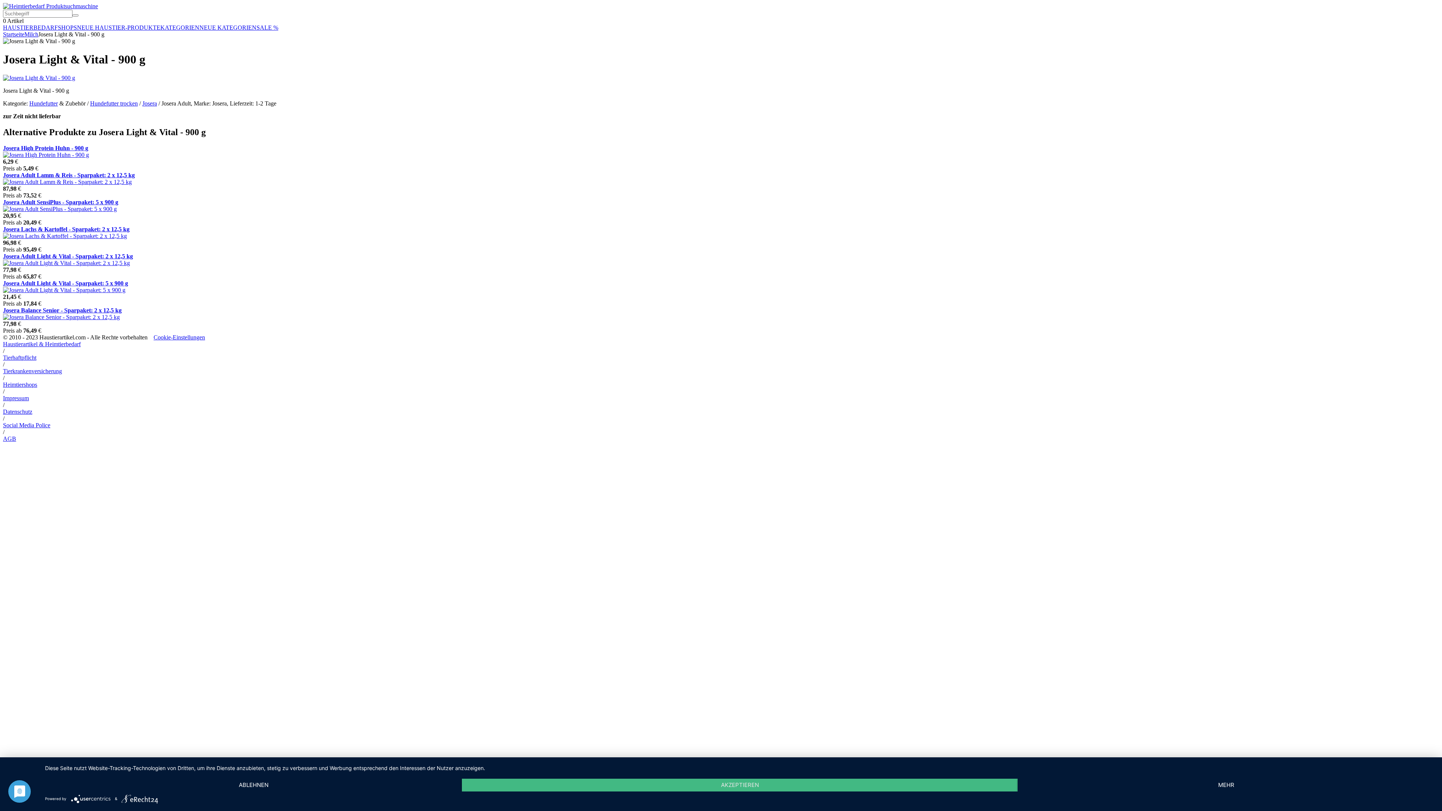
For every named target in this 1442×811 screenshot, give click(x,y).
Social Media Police (26, 425)
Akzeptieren (740, 784)
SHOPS (67, 27)
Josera (149, 103)
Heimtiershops (20, 384)
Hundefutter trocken (114, 103)
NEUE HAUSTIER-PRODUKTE (118, 27)
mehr (1226, 784)
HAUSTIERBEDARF (30, 27)
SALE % (267, 27)
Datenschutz (17, 412)
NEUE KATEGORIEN (227, 27)
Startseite (13, 34)
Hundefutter (43, 103)
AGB (9, 439)
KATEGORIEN (179, 27)
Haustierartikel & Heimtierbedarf (42, 344)
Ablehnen (253, 784)
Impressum (16, 398)
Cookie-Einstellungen (179, 337)
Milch (31, 34)
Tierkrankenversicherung (32, 371)
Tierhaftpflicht (19, 357)
